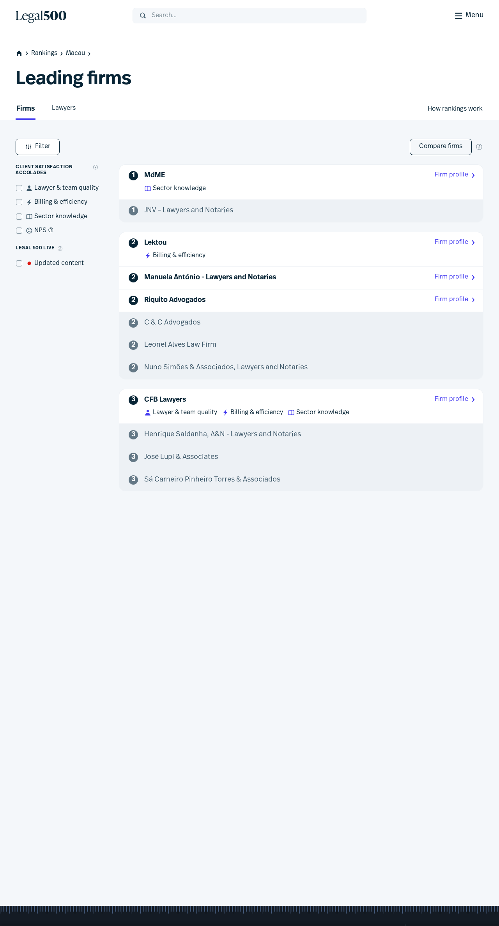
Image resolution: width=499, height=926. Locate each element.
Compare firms (440, 146)
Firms (25, 109)
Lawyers (64, 108)
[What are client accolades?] (95, 167)
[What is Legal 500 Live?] (60, 248)
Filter (42, 146)
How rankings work (455, 109)
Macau (75, 53)
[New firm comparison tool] (479, 147)
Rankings (44, 53)
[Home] (68, 15)
